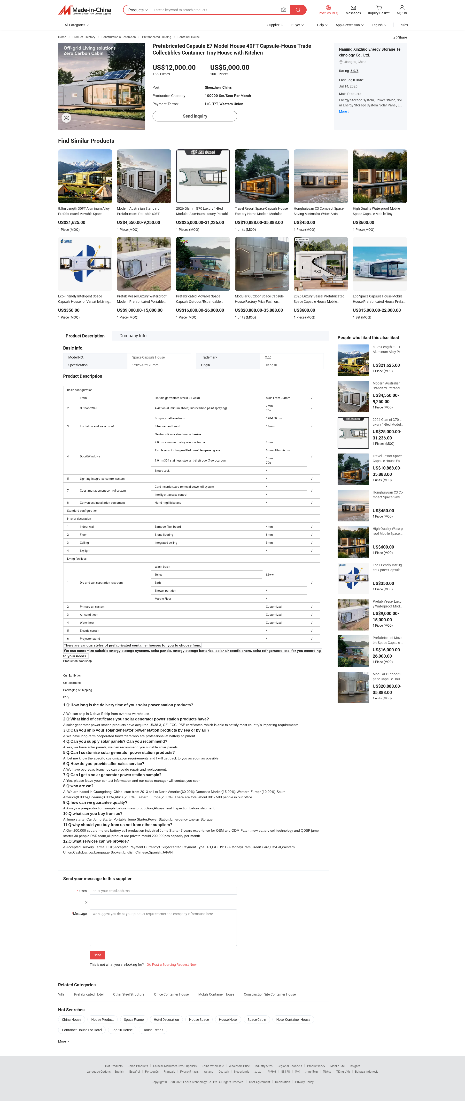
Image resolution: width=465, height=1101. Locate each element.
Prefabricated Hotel (88, 994)
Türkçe (327, 1071)
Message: (79, 913)
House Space (199, 1019)
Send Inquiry (195, 116)
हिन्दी (297, 1071)
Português (152, 1071)
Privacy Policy (304, 1082)
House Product (102, 1019)
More (343, 111)
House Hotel (228, 1019)
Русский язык (189, 1071)
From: (82, 890)
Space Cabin (257, 1019)
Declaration (282, 1082)
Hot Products (114, 1066)
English (119, 1071)
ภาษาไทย (311, 1071)
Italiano (208, 1071)
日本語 (285, 1071)
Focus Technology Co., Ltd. (201, 1082)
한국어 (271, 1071)
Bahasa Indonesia (367, 1071)
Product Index (316, 1066)
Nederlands (241, 1071)
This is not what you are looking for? (117, 964)
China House (71, 1019)
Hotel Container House (293, 1019)
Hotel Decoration (166, 1019)
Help (320, 25)
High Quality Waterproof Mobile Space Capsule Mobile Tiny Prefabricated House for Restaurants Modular (388, 531)
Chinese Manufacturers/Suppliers (175, 1066)
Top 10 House (122, 1030)
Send (97, 955)
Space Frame (134, 1019)
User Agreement (259, 1082)
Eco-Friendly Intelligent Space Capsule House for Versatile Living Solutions (387, 567)
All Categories (75, 25)
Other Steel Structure (128, 994)
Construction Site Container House (270, 994)
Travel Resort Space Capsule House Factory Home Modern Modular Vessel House (388, 458)
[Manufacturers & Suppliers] (84, 10)
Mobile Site (337, 1066)
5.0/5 (354, 71)
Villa (61, 994)
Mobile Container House (216, 994)
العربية (258, 1071)
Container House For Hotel (82, 1030)
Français (169, 1071)
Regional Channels (290, 1066)
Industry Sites (263, 1066)
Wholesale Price (239, 1066)
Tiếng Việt (343, 1071)
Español (134, 1071)
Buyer (295, 25)
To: (85, 902)
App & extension (348, 25)
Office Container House (171, 994)
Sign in (402, 12)
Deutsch (223, 1071)
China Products (138, 1066)
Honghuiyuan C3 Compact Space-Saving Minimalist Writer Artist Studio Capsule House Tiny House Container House (388, 495)
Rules (404, 25)
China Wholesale (213, 1066)
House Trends (153, 1030)
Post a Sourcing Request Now (172, 964)
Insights (355, 1066)
